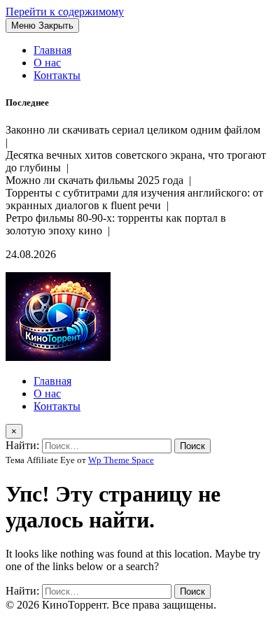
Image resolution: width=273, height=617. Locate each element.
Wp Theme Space (121, 460)
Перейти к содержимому (65, 11)
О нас (47, 63)
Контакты (57, 75)
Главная (52, 50)
